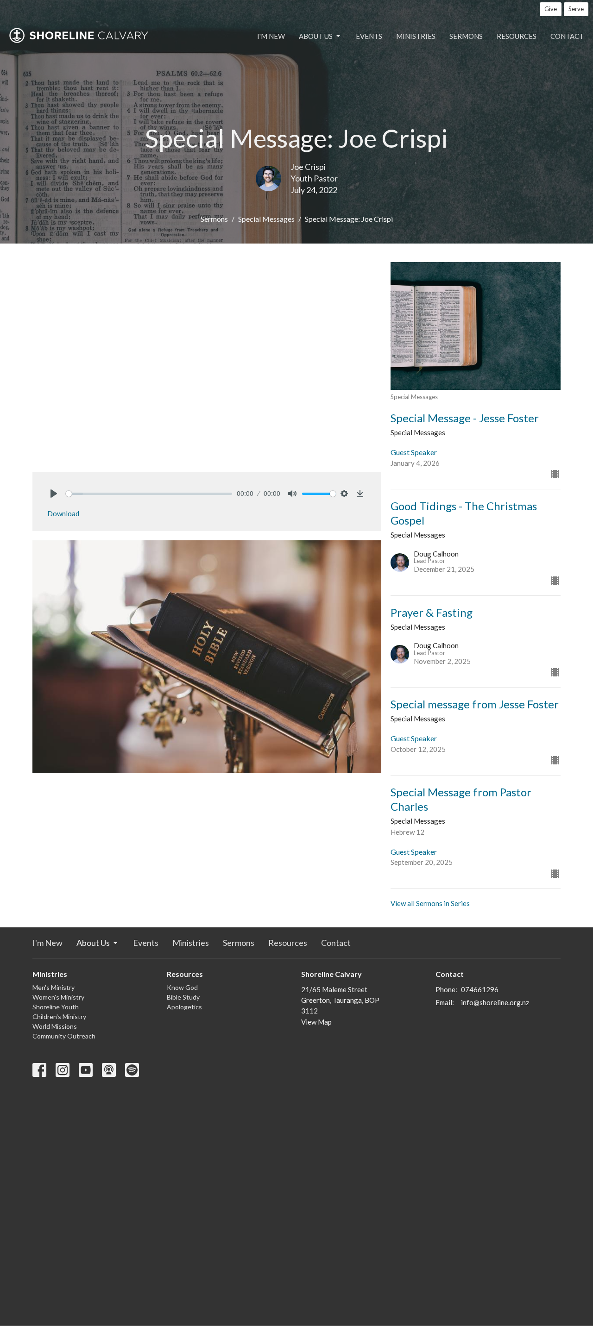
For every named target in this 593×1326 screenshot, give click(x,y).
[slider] (149, 493)
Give (550, 9)
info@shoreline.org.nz (495, 1002)
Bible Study (183, 997)
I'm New (271, 36)
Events (369, 36)
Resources (516, 36)
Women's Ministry (58, 997)
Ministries (415, 36)
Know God (182, 987)
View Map (316, 1022)
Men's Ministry (53, 987)
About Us (316, 36)
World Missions (54, 1026)
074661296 (479, 989)
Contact (567, 36)
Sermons (466, 36)
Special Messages (266, 218)
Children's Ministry (59, 1016)
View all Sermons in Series (430, 903)
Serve (576, 9)
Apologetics (184, 1007)
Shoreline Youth (55, 1007)
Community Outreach (63, 1036)
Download (63, 513)
